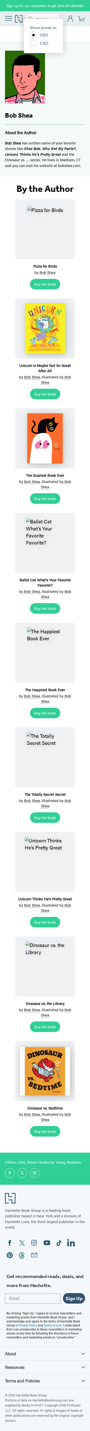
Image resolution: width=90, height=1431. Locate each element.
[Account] (70, 19)
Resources (14, 1367)
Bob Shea (48, 272)
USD (44, 35)
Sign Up (74, 1298)
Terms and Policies (22, 1381)
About (10, 1353)
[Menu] (8, 18)
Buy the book (45, 284)
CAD (44, 43)
